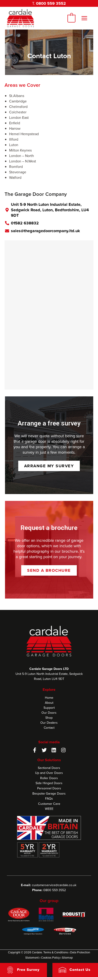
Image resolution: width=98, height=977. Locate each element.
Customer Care (49, 803)
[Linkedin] (54, 750)
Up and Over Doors (49, 773)
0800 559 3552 (51, 3)
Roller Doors (49, 778)
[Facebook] (34, 750)
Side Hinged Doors (49, 783)
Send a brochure (49, 570)
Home (49, 697)
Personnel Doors (49, 788)
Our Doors (49, 712)
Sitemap (67, 957)
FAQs (49, 798)
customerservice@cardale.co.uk (54, 885)
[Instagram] (63, 750)
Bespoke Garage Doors (49, 793)
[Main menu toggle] (84, 18)
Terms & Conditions (55, 952)
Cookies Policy (50, 957)
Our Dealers (49, 722)
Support (49, 707)
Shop (49, 717)
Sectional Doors (49, 768)
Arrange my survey (49, 466)
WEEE (49, 808)
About (49, 702)
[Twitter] (44, 750)
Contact (49, 727)
